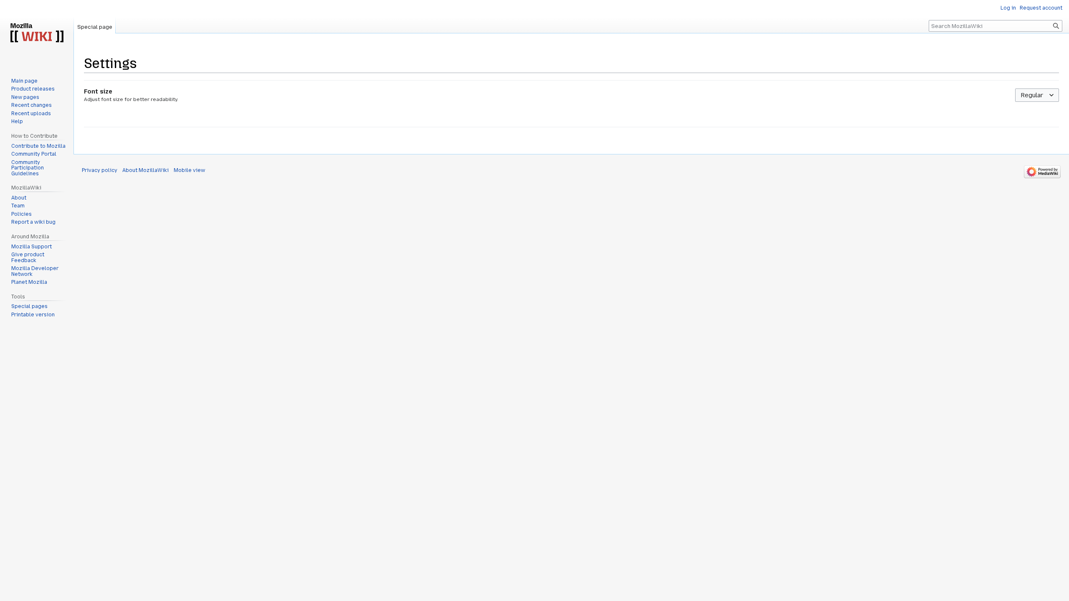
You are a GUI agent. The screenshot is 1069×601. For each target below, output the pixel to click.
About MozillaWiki (145, 170)
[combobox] (1037, 95)
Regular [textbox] (1032, 95)
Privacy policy (99, 170)
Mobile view (189, 170)
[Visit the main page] (36, 33)
